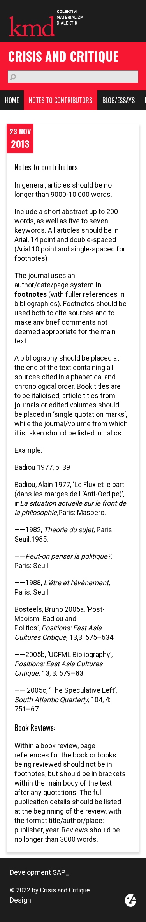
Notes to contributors (60, 100)
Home (12, 100)
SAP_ (61, 872)
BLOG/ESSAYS (118, 100)
